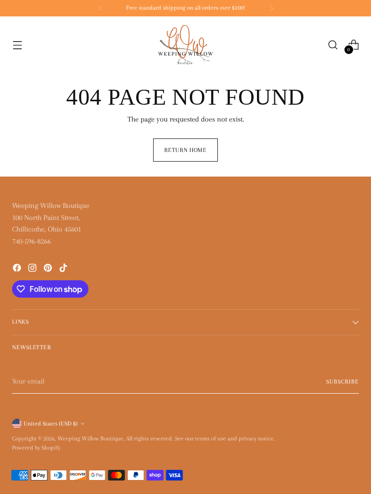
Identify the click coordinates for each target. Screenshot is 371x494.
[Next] (271, 8)
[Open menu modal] (17, 45)
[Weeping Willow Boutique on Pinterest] (49, 269)
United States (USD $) (51, 423)
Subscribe (342, 381)
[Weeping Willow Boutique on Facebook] (18, 269)
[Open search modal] (333, 45)
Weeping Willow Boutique (90, 438)
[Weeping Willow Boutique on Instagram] (33, 269)
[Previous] (100, 8)
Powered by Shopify (36, 447)
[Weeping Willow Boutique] (185, 44)
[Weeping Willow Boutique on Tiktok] (64, 269)
